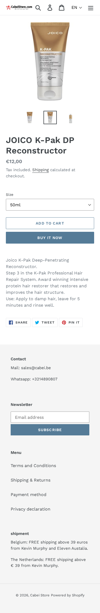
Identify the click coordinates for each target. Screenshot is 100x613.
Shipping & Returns (30, 480)
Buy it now (49, 238)
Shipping (40, 169)
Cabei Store (40, 595)
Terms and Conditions (33, 465)
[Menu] (91, 8)
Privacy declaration (30, 509)
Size (9, 194)
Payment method (28, 494)
